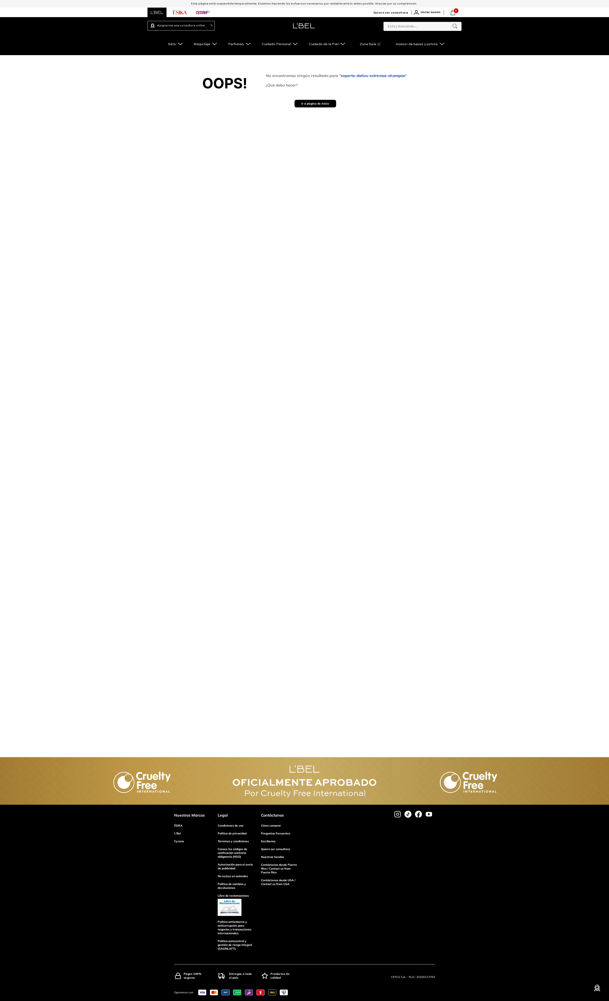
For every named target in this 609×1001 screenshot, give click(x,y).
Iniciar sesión (430, 12)
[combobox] (422, 25)
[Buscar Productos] (455, 26)
